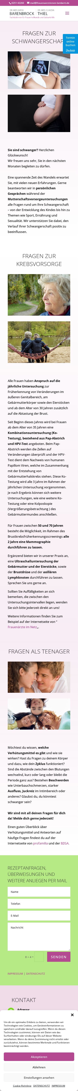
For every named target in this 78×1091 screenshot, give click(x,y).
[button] (72, 1015)
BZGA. (65, 843)
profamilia (40, 843)
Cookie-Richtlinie (22, 1085)
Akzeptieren (39, 1057)
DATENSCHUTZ (41, 1085)
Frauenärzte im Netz (22, 627)
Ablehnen (39, 1067)
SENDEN (59, 957)
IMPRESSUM (58, 1085)
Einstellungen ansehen (39, 1077)
